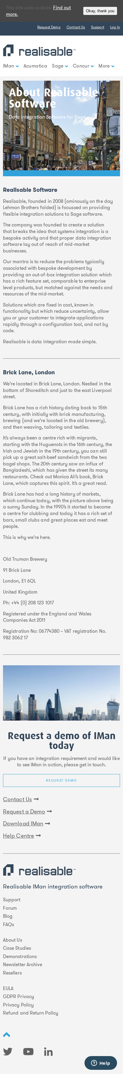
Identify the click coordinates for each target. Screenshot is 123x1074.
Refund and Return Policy (30, 1013)
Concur (81, 65)
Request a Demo (24, 812)
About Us (12, 940)
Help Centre (18, 836)
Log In (115, 27)
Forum (10, 908)
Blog (8, 916)
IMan (8, 65)
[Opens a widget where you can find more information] (100, 1063)
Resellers (12, 973)
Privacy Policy (18, 1005)
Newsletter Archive (22, 964)
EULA (8, 988)
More (104, 65)
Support (97, 27)
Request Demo (49, 27)
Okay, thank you (100, 11)
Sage (58, 65)
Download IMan (23, 824)
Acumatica (35, 65)
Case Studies (17, 948)
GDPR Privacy (18, 996)
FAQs (8, 924)
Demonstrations (20, 956)
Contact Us (76, 27)
